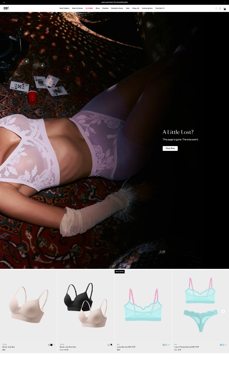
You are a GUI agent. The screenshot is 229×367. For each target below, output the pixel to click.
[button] (4, 2)
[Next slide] (223, 311)
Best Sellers (64, 8)
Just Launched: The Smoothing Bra (114, 2)
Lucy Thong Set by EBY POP (186, 347)
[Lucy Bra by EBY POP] (164, 345)
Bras (98, 8)
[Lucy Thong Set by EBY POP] (221, 345)
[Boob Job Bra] (49, 345)
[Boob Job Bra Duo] (111, 345)
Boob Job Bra (8, 347)
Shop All (135, 8)
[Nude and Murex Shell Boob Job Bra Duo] (109, 345)
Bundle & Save (117, 8)
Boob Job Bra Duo (68, 347)
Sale (128, 8)
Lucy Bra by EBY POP (126, 347)
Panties (105, 8)
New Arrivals (77, 8)
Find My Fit (159, 8)
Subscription (147, 8)
